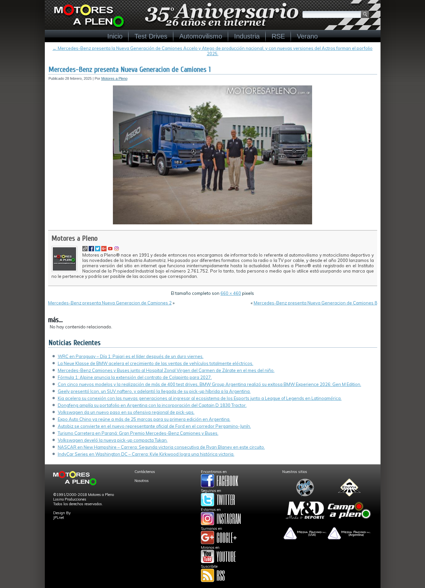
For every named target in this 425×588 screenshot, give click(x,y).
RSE (278, 36)
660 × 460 (230, 293)
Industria (247, 36)
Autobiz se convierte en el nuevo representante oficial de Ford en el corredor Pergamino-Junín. (154, 426)
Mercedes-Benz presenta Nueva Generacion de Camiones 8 (315, 302)
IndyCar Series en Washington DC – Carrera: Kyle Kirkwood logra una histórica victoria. (146, 454)
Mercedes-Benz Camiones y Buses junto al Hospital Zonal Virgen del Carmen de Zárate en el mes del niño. (166, 370)
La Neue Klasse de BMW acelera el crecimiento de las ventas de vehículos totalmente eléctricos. (155, 363)
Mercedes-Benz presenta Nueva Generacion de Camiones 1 (129, 69)
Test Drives (150, 36)
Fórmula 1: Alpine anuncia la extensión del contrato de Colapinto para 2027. (135, 377)
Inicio (115, 36)
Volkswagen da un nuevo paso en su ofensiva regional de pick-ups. (126, 412)
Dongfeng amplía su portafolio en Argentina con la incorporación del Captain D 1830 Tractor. (152, 405)
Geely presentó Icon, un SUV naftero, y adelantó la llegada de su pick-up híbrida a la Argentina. (154, 391)
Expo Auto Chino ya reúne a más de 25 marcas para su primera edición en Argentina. (144, 419)
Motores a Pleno (114, 78)
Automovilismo (200, 36)
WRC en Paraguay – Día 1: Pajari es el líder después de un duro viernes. (131, 356)
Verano (307, 36)
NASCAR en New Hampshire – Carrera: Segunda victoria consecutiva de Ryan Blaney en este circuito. (161, 447)
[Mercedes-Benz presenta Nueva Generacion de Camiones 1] (212, 223)
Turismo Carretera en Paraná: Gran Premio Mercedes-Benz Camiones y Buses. (138, 433)
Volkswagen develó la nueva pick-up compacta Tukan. (113, 440)
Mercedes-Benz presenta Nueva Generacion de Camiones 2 (110, 302)
